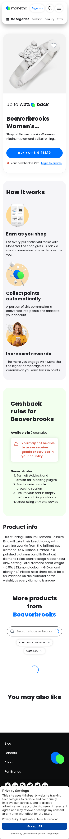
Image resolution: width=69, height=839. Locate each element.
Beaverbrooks (34, 614)
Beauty (49, 19)
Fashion (37, 19)
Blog (8, 743)
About (9, 762)
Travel (61, 19)
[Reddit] (45, 785)
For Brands (13, 771)
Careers (11, 753)
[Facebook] (8, 785)
